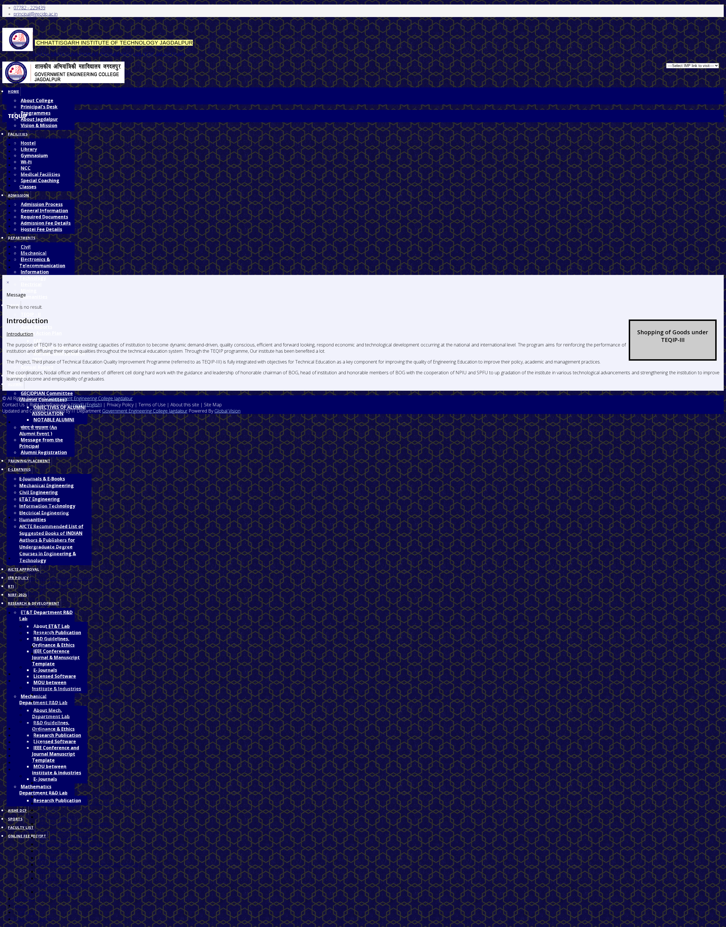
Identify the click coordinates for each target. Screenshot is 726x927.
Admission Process (42, 204)
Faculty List (25, 912)
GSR (18, 185)
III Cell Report (27, 240)
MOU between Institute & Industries (72, 824)
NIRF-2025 (17, 594)
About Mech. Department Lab (66, 837)
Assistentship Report (34, 219)
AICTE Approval (23, 569)
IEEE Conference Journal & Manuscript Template (85, 803)
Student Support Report (38, 253)
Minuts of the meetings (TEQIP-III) (48, 158)
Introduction (26, 131)
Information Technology (34, 275)
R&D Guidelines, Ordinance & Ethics (53, 726)
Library (32, 476)
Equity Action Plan (41, 333)
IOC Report (25, 260)
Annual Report (37, 367)
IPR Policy (18, 577)
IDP (17, 192)
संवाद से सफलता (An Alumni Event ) (57, 708)
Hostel (31, 469)
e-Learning (24, 735)
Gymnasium (36, 483)
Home (13, 91)
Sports (15, 819)
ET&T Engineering (39, 499)
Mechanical (36, 572)
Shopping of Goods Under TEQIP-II (49, 165)
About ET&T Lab (51, 626)
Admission (24, 517)
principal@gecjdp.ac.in (36, 14)
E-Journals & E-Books (42, 479)
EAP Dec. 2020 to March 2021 (58, 356)
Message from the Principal (52, 715)
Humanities (34, 297)
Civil (28, 565)
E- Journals (47, 810)
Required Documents (46, 538)
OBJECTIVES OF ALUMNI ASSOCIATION (77, 694)
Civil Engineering (38, 492)
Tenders (22, 674)
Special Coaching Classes (39, 183)
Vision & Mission (39, 125)
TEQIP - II (31, 314)
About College (37, 100)
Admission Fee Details (47, 544)
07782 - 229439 (29, 8)
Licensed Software (54, 676)
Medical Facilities (42, 504)
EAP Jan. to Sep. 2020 (57, 653)
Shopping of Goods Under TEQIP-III (50, 172)
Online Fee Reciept (27, 836)
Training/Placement (33, 728)
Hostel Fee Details (43, 551)
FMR (18, 206)
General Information (45, 531)
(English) (93, 405)
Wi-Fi (30, 490)
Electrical (31, 284)
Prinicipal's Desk (39, 107)
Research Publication (57, 632)
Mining (29, 290)
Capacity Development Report (44, 246)
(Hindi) (77, 405)
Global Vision (227, 411)
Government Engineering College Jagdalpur (90, 398)
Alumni (15, 384)
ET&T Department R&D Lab (46, 615)
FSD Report (25, 233)
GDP (18, 178)
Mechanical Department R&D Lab (59, 830)
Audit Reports (36, 327)
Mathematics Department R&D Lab (60, 885)
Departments (27, 558)
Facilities (22, 463)
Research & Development (40, 769)
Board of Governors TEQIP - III (45, 137)
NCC (29, 497)
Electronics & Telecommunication (42, 262)
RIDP (19, 199)
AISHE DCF (17, 810)
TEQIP (20, 612)
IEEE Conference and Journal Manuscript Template (55, 754)
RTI (11, 586)
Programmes (35, 113)
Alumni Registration (44, 721)
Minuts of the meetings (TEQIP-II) (47, 151)
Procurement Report (34, 212)
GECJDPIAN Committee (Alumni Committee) (68, 687)
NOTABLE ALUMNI (53, 420)
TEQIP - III (35, 626)
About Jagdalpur (39, 119)
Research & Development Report (47, 226)
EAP (37, 341)
